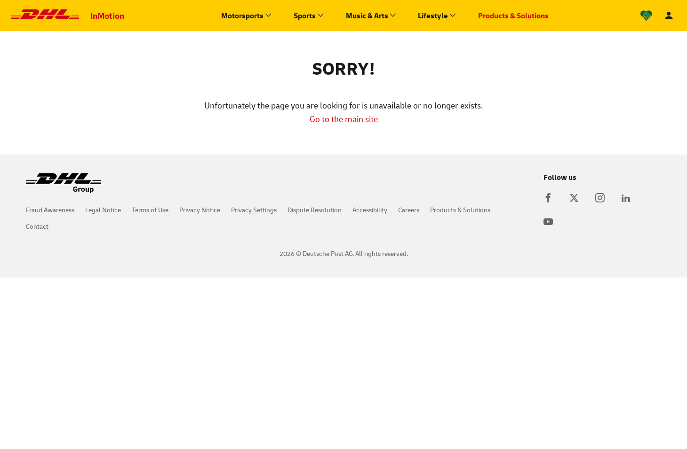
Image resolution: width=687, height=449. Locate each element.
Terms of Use (150, 209)
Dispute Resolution (315, 209)
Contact (37, 226)
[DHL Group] (63, 187)
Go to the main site (344, 119)
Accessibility (369, 209)
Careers (408, 209)
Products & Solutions (460, 209)
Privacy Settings (254, 209)
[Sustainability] (646, 16)
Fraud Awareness (50, 209)
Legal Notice (103, 209)
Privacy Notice (199, 209)
